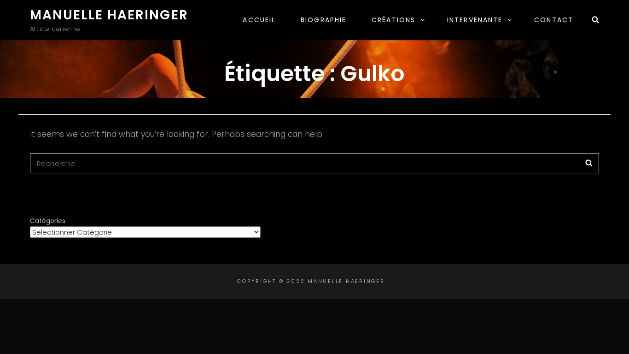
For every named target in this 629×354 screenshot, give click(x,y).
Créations (393, 19)
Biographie (323, 19)
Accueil (259, 19)
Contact (553, 19)
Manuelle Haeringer (109, 15)
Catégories (47, 220)
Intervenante (474, 19)
